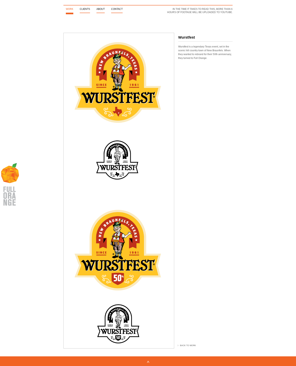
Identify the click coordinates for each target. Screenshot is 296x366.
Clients (85, 9)
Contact (117, 9)
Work (69, 9)
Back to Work (188, 345)
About (100, 9)
